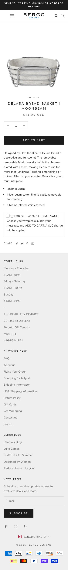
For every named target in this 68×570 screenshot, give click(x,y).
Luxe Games (11, 449)
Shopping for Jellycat (17, 378)
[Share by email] (32, 243)
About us (9, 365)
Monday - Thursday (16, 268)
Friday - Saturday (15, 281)
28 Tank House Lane (17, 321)
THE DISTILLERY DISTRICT (21, 314)
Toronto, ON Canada (17, 327)
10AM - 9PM (12, 275)
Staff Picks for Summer (18, 455)
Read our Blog (13, 442)
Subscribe (18, 513)
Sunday (8, 294)
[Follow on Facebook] (6, 526)
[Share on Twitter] (22, 243)
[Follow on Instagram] (15, 526)
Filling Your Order (15, 372)
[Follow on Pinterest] (25, 526)
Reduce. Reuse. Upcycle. (19, 468)
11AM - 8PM (12, 301)
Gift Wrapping (13, 411)
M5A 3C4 (10, 334)
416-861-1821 (13, 340)
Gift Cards (10, 404)
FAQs (7, 358)
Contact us (10, 417)
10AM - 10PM (13, 288)
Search (8, 424)
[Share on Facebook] (16, 243)
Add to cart (34, 140)
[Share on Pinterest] (27, 243)
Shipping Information (17, 385)
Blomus (34, 97)
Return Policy (12, 398)
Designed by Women (17, 462)
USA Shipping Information (20, 391)
